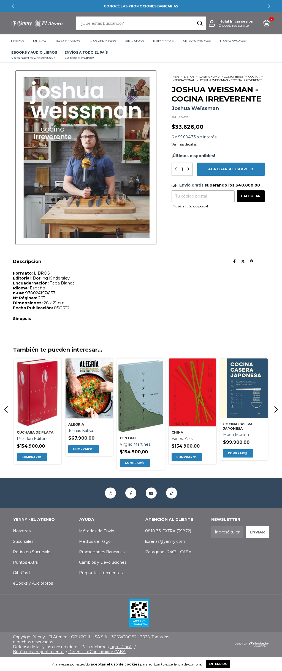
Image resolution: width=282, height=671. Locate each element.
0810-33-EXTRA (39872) (168, 530)
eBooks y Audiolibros (33, 583)
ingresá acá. (121, 646)
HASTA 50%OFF (233, 41)
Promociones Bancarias (101, 551)
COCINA (253, 76)
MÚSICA (39, 41)
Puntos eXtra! (26, 562)
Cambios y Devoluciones (102, 562)
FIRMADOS (134, 41)
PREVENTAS (163, 41)
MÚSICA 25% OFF (197, 41)
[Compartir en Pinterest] (251, 261)
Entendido (218, 664)
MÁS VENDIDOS (103, 41)
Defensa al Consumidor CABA (97, 651)
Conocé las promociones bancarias (141, 6)
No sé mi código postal (190, 206)
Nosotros (22, 530)
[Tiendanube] (252, 645)
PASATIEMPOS (68, 41)
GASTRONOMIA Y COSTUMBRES (221, 76)
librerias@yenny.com (165, 541)
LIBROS (17, 41)
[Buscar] (199, 23)
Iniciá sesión (241, 21)
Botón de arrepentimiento (38, 651)
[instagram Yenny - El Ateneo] (110, 493)
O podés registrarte (233, 25)
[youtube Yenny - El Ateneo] (151, 493)
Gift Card (21, 572)
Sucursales (23, 541)
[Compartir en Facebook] (234, 261)
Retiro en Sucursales (32, 551)
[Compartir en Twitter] (243, 261)
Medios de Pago (95, 541)
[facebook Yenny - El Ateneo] (130, 493)
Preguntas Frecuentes (101, 572)
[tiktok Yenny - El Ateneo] (171, 493)
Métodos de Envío (96, 530)
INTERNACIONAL (183, 80)
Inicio (175, 76)
